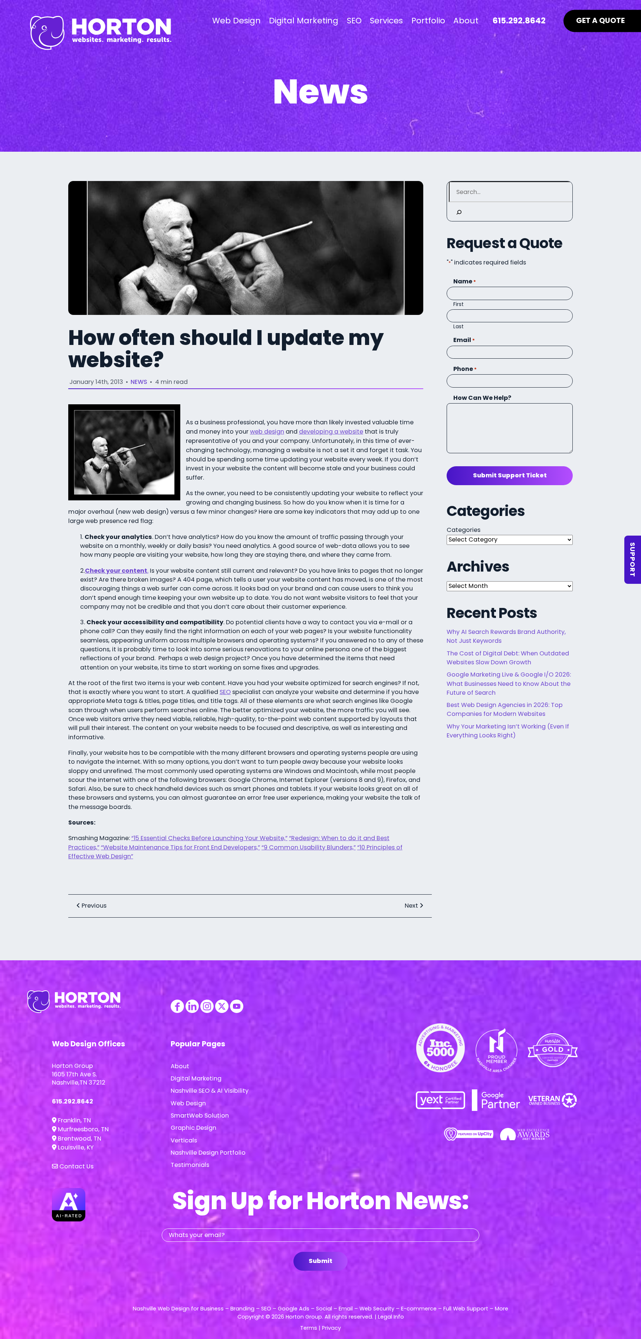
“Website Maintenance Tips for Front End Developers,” (180, 847)
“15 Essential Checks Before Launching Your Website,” (209, 838)
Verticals (184, 1140)
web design (267, 431)
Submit (320, 1261)
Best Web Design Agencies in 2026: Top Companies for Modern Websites (505, 709)
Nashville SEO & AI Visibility (210, 1090)
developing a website (331, 431)
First (458, 304)
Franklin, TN (73, 1120)
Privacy (331, 1328)
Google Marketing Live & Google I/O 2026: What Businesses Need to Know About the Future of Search (509, 683)
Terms (308, 1328)
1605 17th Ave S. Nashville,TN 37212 (78, 1078)
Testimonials (190, 1165)
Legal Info (391, 1316)
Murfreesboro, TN (82, 1129)
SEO (225, 692)
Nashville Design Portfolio (208, 1152)
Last (458, 326)
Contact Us (75, 1166)
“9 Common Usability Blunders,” (309, 847)
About (180, 1066)
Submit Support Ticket (510, 475)
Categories (463, 530)
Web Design (188, 1103)
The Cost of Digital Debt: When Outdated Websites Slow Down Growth (508, 658)
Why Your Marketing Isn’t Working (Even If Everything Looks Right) (508, 731)
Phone (465, 369)
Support (632, 559)
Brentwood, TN (78, 1138)
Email (464, 340)
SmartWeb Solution (200, 1115)
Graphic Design (193, 1127)
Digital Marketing (196, 1078)
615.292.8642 (72, 1101)
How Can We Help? (482, 398)
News (139, 382)
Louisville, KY (74, 1147)
